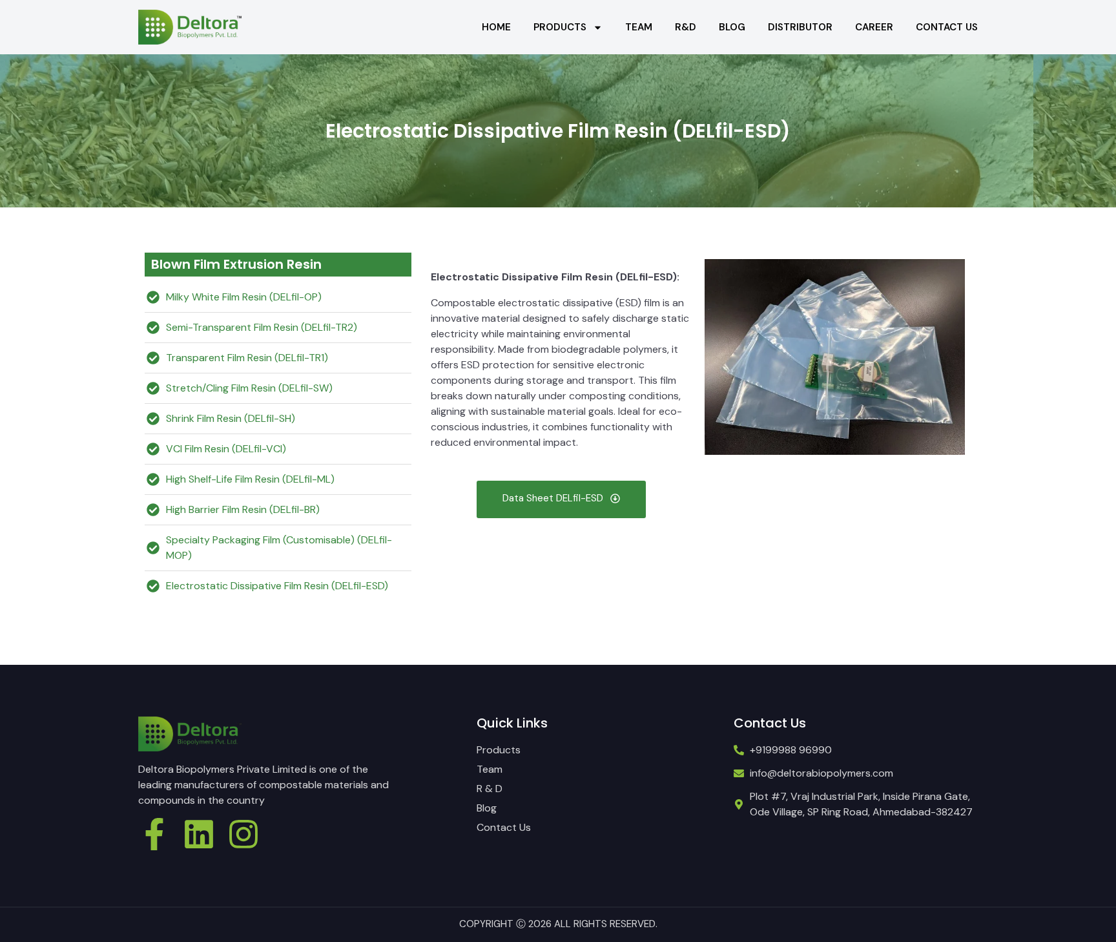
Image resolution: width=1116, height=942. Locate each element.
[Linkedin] (199, 834)
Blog (732, 27)
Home (496, 27)
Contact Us (947, 27)
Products (559, 27)
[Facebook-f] (154, 834)
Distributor (800, 27)
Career (874, 27)
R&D (685, 27)
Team (638, 27)
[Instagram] (243, 834)
